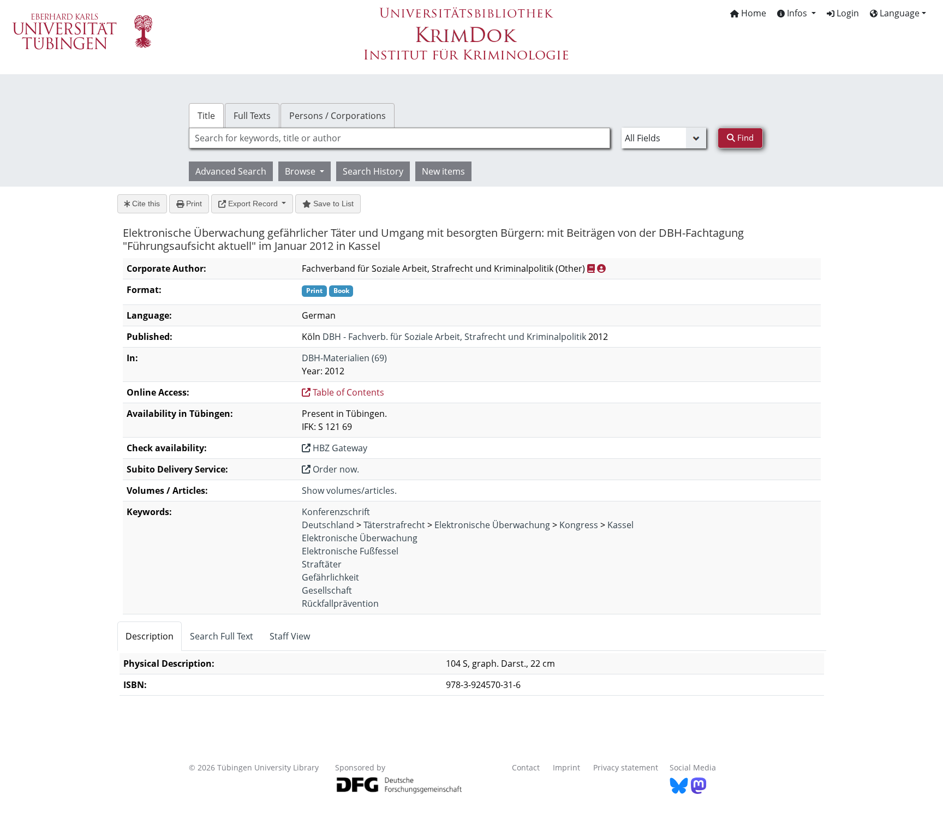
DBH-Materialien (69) (344, 358)
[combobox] (399, 138)
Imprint (566, 767)
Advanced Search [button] (230, 171)
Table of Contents (347, 392)
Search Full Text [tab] (221, 636)
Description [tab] (150, 636)
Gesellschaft (327, 590)
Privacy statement (625, 767)
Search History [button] (373, 171)
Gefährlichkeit (330, 577)
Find (744, 137)
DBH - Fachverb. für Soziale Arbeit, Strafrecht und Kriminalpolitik (454, 337)
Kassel (620, 525)
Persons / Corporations (337, 116)
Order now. (335, 469)
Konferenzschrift (336, 512)
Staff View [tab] (290, 636)
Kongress (578, 525)
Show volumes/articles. (349, 491)
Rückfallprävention (340, 603)
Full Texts (252, 116)
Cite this (145, 203)
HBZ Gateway (339, 448)
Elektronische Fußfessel (350, 551)
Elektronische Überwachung (492, 525)
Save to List (332, 203)
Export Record (253, 203)
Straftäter (322, 564)
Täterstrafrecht (394, 525)
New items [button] (443, 171)
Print (193, 203)
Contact (526, 767)
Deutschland (328, 525)
